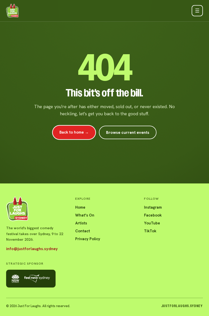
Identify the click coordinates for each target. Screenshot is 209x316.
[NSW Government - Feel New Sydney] (31, 279)
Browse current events (127, 132)
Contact (82, 231)
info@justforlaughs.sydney (32, 248)
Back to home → (74, 132)
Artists (81, 223)
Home (80, 207)
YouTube (152, 223)
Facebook (153, 215)
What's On (84, 215)
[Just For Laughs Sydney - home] (12, 11)
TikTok (150, 231)
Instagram (153, 207)
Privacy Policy (87, 238)
